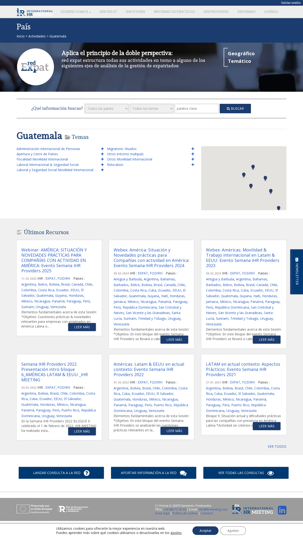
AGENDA (271, 12)
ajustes (176, 533)
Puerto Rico (70, 410)
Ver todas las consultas (241, 472)
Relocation (115, 164)
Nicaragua (42, 301)
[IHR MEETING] (34, 12)
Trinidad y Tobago (152, 318)
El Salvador (72, 399)
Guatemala (44, 295)
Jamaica (120, 301)
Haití (164, 296)
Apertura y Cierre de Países (37, 154)
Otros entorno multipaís (125, 154)
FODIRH (64, 278)
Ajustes (233, 530)
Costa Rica (46, 290)
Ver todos (277, 446)
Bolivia (54, 284)
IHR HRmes (246, 12)
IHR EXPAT (108, 12)
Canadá (77, 284)
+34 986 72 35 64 (174, 509)
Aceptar (205, 530)
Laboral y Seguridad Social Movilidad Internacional (55, 170)
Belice (42, 284)
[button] (253, 167)
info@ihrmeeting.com (213, 509)
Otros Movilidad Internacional (129, 159)
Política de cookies (185, 513)
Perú (86, 301)
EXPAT (50, 278)
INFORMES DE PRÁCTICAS (174, 12)
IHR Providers (216, 12)
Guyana (61, 295)
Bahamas (167, 279)
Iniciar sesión (291, 3)
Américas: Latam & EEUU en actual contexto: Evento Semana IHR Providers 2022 (149, 369)
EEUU (75, 290)
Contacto (207, 513)
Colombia (28, 290)
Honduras (76, 295)
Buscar (237, 108)
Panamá (58, 301)
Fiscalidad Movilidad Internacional (42, 159)
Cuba (152, 290)
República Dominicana (140, 307)
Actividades (37, 36)
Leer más (82, 327)
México (26, 301)
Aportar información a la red (149, 472)
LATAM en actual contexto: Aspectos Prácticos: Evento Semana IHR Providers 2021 (243, 369)
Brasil (65, 284)
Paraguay (74, 301)
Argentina (28, 284)
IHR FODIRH (135, 12)
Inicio (21, 36)
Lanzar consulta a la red (57, 472)
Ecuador (62, 290)
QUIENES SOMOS (75, 12)
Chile (88, 284)
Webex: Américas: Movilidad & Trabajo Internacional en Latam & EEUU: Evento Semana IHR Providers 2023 (242, 257)
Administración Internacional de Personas (48, 148)
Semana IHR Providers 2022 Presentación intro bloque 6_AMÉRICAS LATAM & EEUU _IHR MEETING (54, 372)
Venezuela (58, 307)
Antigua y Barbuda (128, 279)
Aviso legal (162, 513)
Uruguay (42, 307)
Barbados (121, 285)
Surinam (27, 307)
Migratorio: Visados (122, 148)
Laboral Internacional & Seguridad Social (48, 164)
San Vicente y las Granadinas (148, 312)
